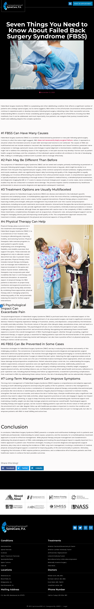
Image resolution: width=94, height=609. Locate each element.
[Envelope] (91, 528)
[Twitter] (80, 528)
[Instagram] (85, 528)
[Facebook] (75, 528)
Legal (65, 606)
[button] (70, 3)
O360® (58, 606)
